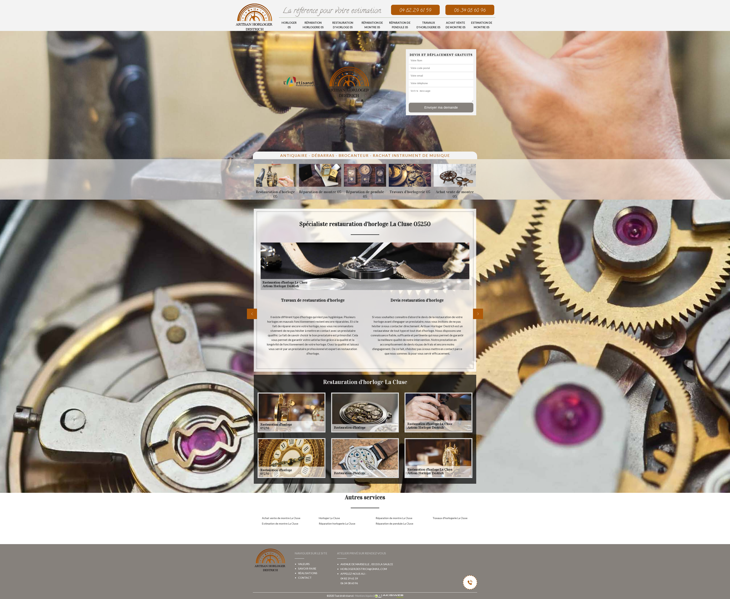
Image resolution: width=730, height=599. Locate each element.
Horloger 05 (289, 25)
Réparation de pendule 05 (399, 25)
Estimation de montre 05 (481, 25)
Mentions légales (364, 595)
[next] (478, 314)
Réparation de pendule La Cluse (394, 523)
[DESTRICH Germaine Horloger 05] (254, 17)
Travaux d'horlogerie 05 (428, 25)
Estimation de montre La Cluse (280, 523)
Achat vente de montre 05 (455, 25)
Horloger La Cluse (329, 518)
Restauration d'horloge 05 (342, 25)
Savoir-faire (307, 568)
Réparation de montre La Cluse (394, 518)
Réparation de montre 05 (372, 25)
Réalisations (307, 573)
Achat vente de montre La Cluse (281, 518)
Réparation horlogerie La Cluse (337, 523)
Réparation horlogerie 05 (313, 25)
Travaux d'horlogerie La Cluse (449, 518)
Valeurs (304, 564)
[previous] (252, 314)
